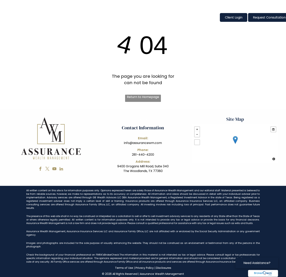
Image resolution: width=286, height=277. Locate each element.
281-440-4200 (143, 154)
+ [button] (197, 129)
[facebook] (40, 169)
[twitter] (47, 169)
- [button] (197, 134)
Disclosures (163, 268)
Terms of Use (124, 268)
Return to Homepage (143, 97)
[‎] (263, 273)
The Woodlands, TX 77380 (143, 171)
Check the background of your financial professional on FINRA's (65, 254)
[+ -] (235, 143)
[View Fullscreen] (197, 142)
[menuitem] (82, 17)
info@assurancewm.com (143, 143)
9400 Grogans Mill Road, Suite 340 (143, 166)
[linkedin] (61, 169)
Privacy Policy (144, 268)
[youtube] (54, 169)
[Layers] (273, 129)
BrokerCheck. (111, 254)
